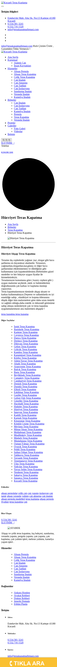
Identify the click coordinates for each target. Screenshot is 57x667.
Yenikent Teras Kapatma (26, 472)
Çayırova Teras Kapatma (26, 335)
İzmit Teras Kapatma (24, 326)
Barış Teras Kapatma (24, 372)
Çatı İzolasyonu (22, 88)
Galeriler (12, 125)
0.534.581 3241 (15, 23)
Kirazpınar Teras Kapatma (27, 420)
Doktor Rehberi (22, 598)
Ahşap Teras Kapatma (25, 74)
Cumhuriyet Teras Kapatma (27, 380)
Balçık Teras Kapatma (25, 369)
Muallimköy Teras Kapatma (28, 435)
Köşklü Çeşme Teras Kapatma (29, 423)
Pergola (18, 114)
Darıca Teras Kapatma (25, 338)
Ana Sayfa (13, 57)
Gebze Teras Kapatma (25, 346)
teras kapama (21, 314)
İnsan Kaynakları (22, 65)
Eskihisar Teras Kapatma (26, 392)
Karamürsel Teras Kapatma (27, 355)
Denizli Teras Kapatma (25, 383)
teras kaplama (32, 499)
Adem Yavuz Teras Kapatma (28, 360)
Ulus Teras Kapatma (24, 463)
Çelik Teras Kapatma (24, 77)
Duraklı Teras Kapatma (25, 386)
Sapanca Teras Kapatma (26, 478)
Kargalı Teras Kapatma (25, 418)
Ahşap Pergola (21, 71)
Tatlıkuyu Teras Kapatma (26, 455)
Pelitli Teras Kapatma (24, 449)
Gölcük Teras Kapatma (25, 349)
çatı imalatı (47, 496)
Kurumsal (12, 60)
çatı (25, 501)
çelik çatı (22, 493)
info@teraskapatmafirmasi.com (23, 29)
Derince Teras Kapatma (26, 340)
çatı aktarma (35, 496)
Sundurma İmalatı (23, 91)
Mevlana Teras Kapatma (26, 426)
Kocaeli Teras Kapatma (25, 480)
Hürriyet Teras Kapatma (26, 409)
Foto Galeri (19, 128)
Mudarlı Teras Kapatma (26, 438)
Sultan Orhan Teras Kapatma (28, 452)
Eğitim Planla (20, 604)
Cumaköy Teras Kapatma (26, 378)
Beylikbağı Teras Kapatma (27, 375)
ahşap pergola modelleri (13, 499)
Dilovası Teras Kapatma (26, 343)
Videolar (18, 131)
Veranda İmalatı (22, 94)
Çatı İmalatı (19, 80)
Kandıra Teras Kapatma (26, 352)
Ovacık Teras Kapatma (25, 446)
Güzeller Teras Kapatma (26, 400)
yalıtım (25, 496)
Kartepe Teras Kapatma (26, 332)
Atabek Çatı (20, 62)
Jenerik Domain (22, 601)
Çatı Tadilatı (20, 85)
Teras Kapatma (21, 117)
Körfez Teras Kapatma (25, 358)
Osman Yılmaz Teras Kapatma (29, 443)
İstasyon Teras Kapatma (26, 412)
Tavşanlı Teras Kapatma (26, 458)
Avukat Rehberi (22, 595)
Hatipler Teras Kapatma (26, 406)
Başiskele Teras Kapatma (26, 329)
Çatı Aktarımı (20, 82)
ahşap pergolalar (9, 493)
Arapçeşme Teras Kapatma (27, 366)
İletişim (11, 134)
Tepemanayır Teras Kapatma (28, 460)
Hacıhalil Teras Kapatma (26, 403)
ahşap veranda (14, 496)
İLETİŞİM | (7, 143)
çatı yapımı (33, 493)
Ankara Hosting (22, 592)
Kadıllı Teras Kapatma (25, 415)
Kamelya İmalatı (22, 97)
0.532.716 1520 (15, 26)
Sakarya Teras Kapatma (26, 475)
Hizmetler (12, 68)
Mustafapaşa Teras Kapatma (28, 440)
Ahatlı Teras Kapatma (25, 363)
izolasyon (44, 493)
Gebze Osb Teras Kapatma (27, 398)
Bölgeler (12, 100)
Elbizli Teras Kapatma (25, 389)
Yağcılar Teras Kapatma (26, 466)
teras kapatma (8, 314)
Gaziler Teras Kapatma (25, 395)
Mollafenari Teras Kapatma (27, 432)
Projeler (11, 122)
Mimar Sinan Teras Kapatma (28, 429)
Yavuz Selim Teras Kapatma (28, 469)
